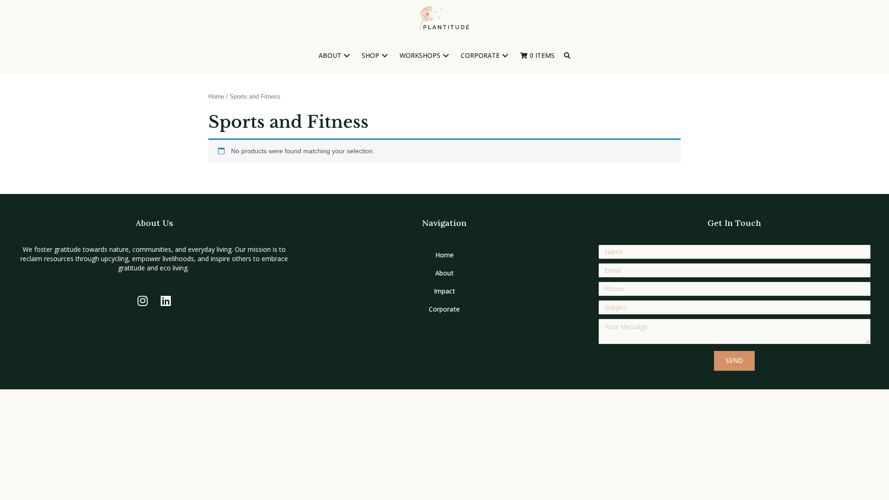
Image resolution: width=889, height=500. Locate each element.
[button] (346, 55)
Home (216, 96)
